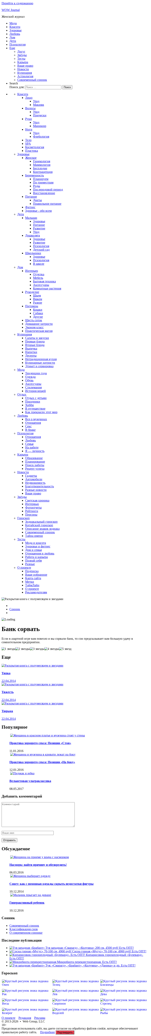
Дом (12, 37)
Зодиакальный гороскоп (41, 521)
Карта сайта (33, 578)
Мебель (38, 278)
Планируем (40, 179)
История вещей (35, 391)
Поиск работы (34, 465)
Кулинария (24, 72)
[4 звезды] (51, 649)
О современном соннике (25, 932)
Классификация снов (23, 929)
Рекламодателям (36, 592)
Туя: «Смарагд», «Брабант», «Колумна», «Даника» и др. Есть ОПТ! (90, 965)
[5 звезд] (65, 649)
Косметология (34, 147)
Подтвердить (65, 1032)
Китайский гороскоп (39, 525)
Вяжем (37, 299)
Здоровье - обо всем (38, 210)
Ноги (28, 129)
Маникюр (39, 126)
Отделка (38, 274)
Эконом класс (34, 327)
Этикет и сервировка (39, 366)
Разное (37, 302)
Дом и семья (33, 550)
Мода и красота (35, 542)
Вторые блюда (34, 345)
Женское (31, 157)
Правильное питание (47, 203)
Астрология (25, 76)
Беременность (34, 175)
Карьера (22, 62)
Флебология (41, 136)
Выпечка (31, 348)
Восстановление (44, 193)
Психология (17, 44)
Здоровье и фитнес (37, 546)
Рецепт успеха (34, 468)
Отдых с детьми (36, 398)
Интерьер (31, 270)
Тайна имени (34, 535)
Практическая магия (38, 331)
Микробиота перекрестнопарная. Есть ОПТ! (87, 962)
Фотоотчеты (33, 507)
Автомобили (33, 479)
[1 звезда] (8, 649)
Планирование (35, 461)
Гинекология (41, 161)
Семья (29, 444)
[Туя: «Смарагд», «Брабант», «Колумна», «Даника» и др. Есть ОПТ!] (27, 965)
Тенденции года (36, 373)
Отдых (21, 394)
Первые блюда (35, 341)
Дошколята (32, 235)
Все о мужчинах (36, 419)
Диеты (37, 200)
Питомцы (31, 306)
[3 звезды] (37, 649)
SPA (28, 143)
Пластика (31, 150)
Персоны (31, 514)
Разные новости (36, 490)
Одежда (30, 376)
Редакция (24, 1018)
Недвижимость (35, 482)
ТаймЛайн (32, 585)
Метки (29, 581)
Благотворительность (39, 486)
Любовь (14, 34)
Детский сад (41, 249)
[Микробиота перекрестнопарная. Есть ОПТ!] (33, 962)
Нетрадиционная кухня (41, 359)
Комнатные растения (47, 288)
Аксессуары (41, 285)
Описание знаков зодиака (42, 528)
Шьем (37, 295)
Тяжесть (8, 692)
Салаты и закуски (37, 338)
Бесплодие (40, 168)
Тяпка (6, 673)
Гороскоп (23, 518)
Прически (39, 115)
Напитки (31, 352)
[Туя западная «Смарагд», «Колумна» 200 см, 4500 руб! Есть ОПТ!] (27, 947)
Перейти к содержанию (17, 3)
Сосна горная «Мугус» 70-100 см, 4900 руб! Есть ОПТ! (109, 951)
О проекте (24, 567)
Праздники (32, 401)
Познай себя (33, 560)
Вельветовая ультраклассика (30, 781)
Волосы (30, 108)
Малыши (31, 217)
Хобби (29, 405)
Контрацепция (42, 172)
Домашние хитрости (39, 323)
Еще (12, 48)
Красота (14, 26)
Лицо (28, 97)
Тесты (21, 58)
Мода (13, 23)
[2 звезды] (22, 649)
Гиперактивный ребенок (26, 902)
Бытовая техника (44, 281)
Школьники (33, 253)
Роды (36, 186)
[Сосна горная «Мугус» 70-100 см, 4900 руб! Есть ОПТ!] (40, 951)
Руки (28, 119)
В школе (38, 263)
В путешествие (35, 408)
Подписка (32, 571)
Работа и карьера (36, 557)
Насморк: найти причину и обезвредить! (38, 864)
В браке (30, 429)
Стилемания (33, 387)
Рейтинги (31, 511)
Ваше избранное (36, 574)
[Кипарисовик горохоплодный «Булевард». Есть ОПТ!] (47, 955)
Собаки (38, 313)
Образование (34, 458)
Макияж (38, 104)
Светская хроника (37, 500)
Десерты (31, 355)
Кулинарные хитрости (40, 362)
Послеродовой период (48, 189)
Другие (38, 316)
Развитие (39, 228)
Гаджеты (31, 475)
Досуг (21, 51)
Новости (23, 69)
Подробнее (47, 1032)
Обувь (29, 380)
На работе (32, 447)
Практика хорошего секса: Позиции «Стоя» (40, 743)
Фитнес (30, 207)
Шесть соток (33, 320)
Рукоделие (32, 292)
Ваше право (25, 65)
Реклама (39, 1018)
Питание (31, 196)
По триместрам (43, 182)
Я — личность (34, 451)
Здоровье (15, 30)
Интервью (32, 504)
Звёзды (22, 55)
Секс (28, 426)
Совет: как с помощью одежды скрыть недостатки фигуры (51, 883)
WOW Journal (11, 10)
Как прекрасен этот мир (41, 412)
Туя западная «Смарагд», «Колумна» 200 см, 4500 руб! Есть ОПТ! (89, 947)
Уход (36, 101)
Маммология (41, 164)
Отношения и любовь (39, 553)
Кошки (37, 309)
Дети (12, 41)
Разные (30, 564)
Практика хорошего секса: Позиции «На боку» (42, 762)
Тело (28, 140)
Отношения (33, 422)
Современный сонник (32, 79)
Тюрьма (7, 711)
